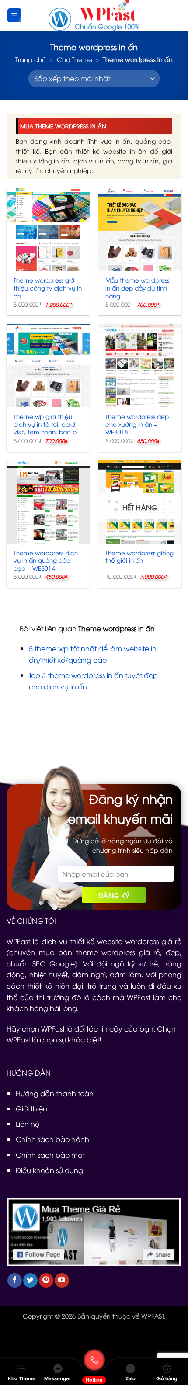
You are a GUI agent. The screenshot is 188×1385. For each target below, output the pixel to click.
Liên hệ (27, 1124)
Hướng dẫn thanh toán (55, 1093)
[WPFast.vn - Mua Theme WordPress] (94, 15)
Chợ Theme (74, 59)
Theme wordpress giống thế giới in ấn (139, 556)
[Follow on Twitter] (30, 1280)
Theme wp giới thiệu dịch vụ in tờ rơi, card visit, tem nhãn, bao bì (46, 424)
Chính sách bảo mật (50, 1155)
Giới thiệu (31, 1108)
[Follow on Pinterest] (46, 1280)
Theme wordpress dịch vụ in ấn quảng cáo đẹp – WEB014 (46, 560)
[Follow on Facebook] (14, 1280)
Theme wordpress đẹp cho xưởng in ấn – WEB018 (137, 424)
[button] (14, 15)
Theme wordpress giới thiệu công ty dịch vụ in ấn (48, 287)
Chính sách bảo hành (52, 1139)
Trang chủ (30, 59)
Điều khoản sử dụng (49, 1170)
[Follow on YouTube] (62, 1280)
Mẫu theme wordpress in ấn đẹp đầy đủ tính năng (137, 287)
